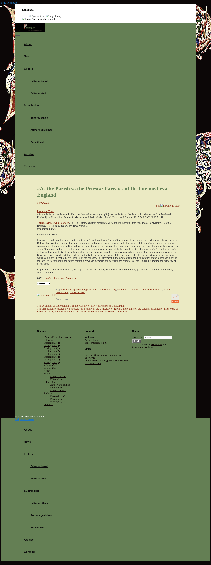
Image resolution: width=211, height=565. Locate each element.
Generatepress (139, 347)
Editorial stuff (38, 93)
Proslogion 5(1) (52, 348)
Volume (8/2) (50, 368)
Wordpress (156, 344)
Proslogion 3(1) (58, 396)
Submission (31, 105)
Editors (28, 68)
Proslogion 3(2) (52, 342)
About (28, 44)
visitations (66, 289)
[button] (34, 68)
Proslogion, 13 (57, 399)
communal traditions (127, 289)
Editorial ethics (39, 117)
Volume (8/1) (50, 365)
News (27, 56)
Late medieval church (151, 289)
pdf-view (48, 340)
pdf (158, 205)
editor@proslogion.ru (96, 342)
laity (114, 289)
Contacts (29, 166)
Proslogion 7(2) (52, 362)
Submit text (37, 142)
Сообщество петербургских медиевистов (107, 360)
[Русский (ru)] (37, 16)
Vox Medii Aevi (93, 363)
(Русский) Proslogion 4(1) (57, 337)
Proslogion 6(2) (52, 356)
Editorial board (39, 81)
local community (101, 289)
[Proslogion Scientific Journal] (38, 19)
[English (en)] (53, 16)
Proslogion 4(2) (52, 345)
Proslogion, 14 (57, 401)
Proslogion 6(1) (52, 354)
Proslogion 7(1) (52, 359)
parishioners (62, 292)
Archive (29, 154)
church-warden (77, 292)
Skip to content (9, 2)
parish (167, 289)
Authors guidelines (41, 129)
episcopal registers (82, 289)
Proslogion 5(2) (52, 351)
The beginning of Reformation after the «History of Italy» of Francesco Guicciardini (80, 305)
